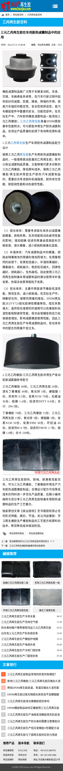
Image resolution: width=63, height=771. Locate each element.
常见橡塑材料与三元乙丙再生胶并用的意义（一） (32, 541)
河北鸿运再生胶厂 (15, 6)
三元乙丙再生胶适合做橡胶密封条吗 (28, 701)
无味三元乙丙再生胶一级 (47, 582)
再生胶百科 (18, 15)
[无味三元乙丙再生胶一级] (47, 578)
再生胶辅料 (8, 759)
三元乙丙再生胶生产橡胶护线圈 (19, 639)
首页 (7, 15)
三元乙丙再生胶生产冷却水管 (18, 616)
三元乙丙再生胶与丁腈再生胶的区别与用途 (32, 734)
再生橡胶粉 (8, 750)
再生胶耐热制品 (16, 533)
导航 (52, 6)
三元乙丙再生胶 (30, 121)
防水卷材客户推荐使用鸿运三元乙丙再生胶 (26, 627)
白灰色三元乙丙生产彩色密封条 (19, 633)
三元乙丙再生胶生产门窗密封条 (19, 656)
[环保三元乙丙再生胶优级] (15, 606)
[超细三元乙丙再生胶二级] (15, 578)
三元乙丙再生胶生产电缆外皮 (18, 644)
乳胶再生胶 (8, 755)
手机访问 (22, 755)
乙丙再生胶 (18, 142)
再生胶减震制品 (36, 533)
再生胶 (24, 154)
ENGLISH (22, 750)
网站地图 (22, 759)
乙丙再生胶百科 (34, 15)
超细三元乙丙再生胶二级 (15, 582)
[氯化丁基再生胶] (47, 606)
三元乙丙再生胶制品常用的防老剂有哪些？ (32, 674)
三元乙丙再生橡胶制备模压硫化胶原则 (27, 546)
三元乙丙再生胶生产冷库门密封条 (21, 650)
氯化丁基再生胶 (47, 610)
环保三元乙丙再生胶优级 (15, 610)
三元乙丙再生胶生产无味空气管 (19, 622)
